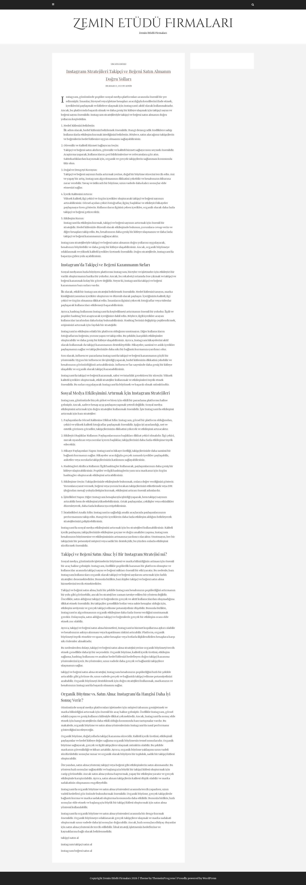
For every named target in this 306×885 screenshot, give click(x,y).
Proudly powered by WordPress (196, 878)
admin (128, 86)
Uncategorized (118, 64)
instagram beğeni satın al (76, 850)
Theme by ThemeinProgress (157, 878)
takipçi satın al (70, 837)
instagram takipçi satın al (76, 844)
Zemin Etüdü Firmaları (153, 25)
